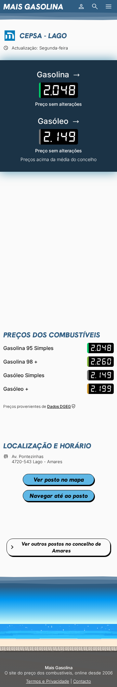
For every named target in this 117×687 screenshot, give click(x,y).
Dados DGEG (59, 406)
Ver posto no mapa (58, 479)
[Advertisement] (58, 239)
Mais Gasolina (33, 7)
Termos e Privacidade (47, 681)
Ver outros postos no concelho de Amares (61, 547)
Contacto (82, 681)
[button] (81, 6)
